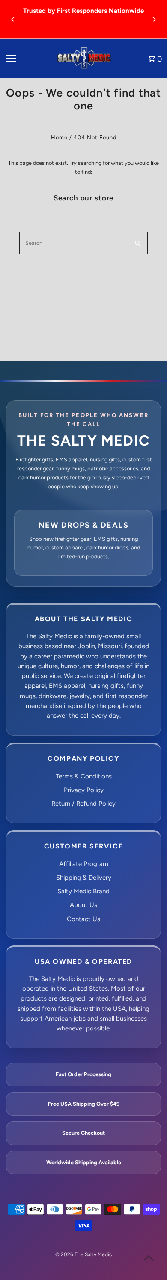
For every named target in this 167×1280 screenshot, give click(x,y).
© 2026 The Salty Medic (83, 1254)
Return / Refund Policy (83, 803)
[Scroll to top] (148, 1257)
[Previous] (13, 19)
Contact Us (83, 919)
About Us (83, 905)
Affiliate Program (83, 864)
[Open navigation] (28, 58)
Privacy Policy (84, 790)
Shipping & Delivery (83, 877)
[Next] (153, 19)
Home (59, 137)
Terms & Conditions (84, 776)
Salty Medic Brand (83, 891)
